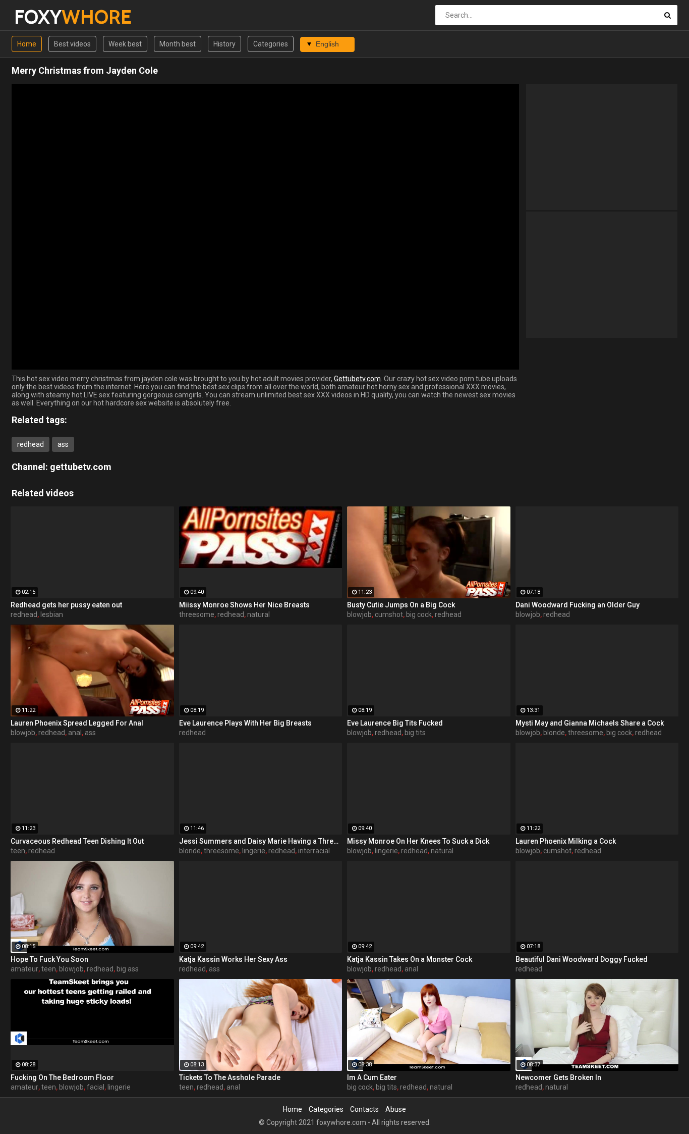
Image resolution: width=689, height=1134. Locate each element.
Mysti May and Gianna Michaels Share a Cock (589, 723)
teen (18, 851)
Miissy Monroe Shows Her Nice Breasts (244, 605)
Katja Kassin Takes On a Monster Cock (409, 959)
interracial (314, 851)
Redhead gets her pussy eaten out (66, 605)
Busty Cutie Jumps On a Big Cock (401, 605)
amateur (24, 969)
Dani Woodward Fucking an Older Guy (577, 605)
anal (75, 733)
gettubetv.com (80, 466)
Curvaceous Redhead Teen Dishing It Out (77, 841)
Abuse (395, 1109)
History (224, 44)
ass (63, 444)
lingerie (253, 851)
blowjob (359, 614)
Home (26, 44)
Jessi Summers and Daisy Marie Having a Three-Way (260, 841)
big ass (128, 969)
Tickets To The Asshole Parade (229, 1077)
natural (258, 614)
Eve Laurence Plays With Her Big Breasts (245, 723)
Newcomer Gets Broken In (558, 1077)
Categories (270, 44)
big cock (419, 614)
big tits (415, 733)
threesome (196, 614)
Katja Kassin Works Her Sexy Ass (233, 959)
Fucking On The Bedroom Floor (62, 1077)
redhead (30, 444)
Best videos (72, 44)
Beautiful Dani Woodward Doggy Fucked (581, 959)
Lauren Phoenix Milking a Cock (565, 841)
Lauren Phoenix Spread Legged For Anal (77, 723)
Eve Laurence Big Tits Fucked (395, 723)
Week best (125, 44)
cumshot (389, 614)
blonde (554, 733)
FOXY (40, 17)
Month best (177, 44)
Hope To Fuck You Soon (49, 959)
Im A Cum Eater (372, 1077)
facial (95, 1087)
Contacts (364, 1109)
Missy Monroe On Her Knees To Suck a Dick (418, 841)
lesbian (51, 614)
